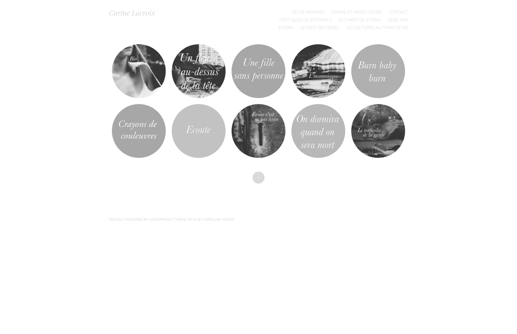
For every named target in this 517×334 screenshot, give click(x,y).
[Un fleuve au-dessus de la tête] (199, 71)
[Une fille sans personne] (258, 71)
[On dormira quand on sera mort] (318, 131)
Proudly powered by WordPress (140, 219)
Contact (398, 12)
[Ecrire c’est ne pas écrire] (258, 131)
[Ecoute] (199, 131)
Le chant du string (359, 19)
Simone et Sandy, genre (356, 12)
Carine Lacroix (132, 12)
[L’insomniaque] (318, 71)
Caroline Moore (218, 219)
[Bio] (139, 71)
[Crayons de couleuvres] (139, 131)
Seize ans (398, 19)
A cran (285, 27)
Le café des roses (319, 27)
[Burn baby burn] (378, 71)
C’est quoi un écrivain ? (305, 19)
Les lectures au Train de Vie (377, 27)
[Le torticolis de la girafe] (378, 131)
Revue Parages (308, 12)
